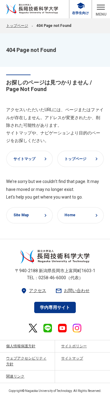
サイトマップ (30, 158)
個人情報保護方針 (20, 346)
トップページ (17, 26)
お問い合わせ (72, 290)
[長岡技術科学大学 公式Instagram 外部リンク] (77, 328)
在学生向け (80, 8)
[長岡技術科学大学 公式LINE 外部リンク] (47, 328)
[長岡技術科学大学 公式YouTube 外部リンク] (62, 328)
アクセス (33, 290)
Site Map (30, 215)
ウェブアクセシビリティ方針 (26, 361)
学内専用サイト (55, 307)
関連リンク (15, 376)
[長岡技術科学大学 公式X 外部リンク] (33, 328)
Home (81, 215)
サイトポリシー (74, 346)
